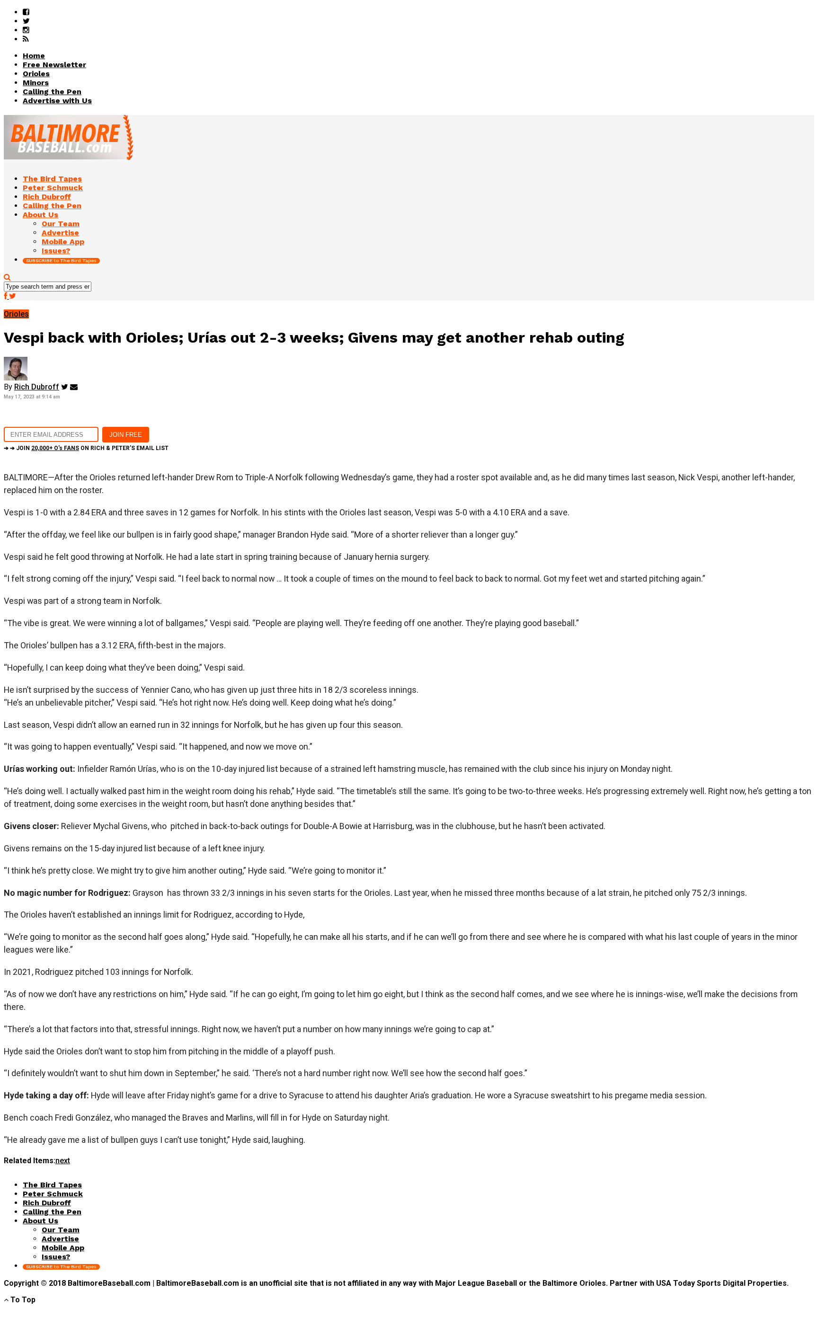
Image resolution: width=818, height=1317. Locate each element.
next (62, 1160)
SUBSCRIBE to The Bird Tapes (61, 260)
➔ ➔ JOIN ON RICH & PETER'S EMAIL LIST (86, 448)
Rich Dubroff (36, 386)
